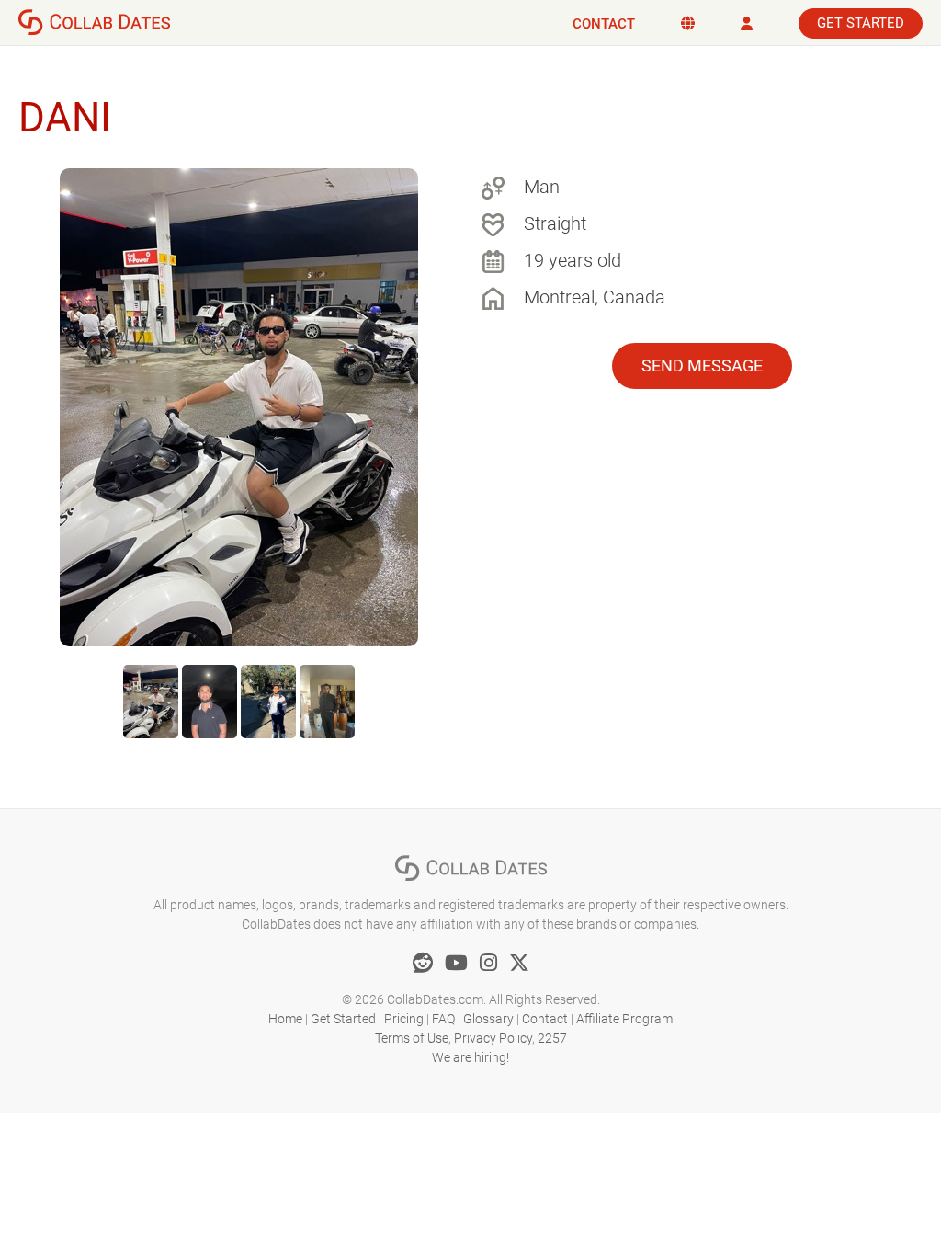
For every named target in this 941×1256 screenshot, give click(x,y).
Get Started (860, 23)
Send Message (702, 365)
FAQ (443, 1018)
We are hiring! (470, 1057)
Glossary (488, 1018)
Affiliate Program (624, 1018)
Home (285, 1018)
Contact (604, 24)
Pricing (404, 1018)
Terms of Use (411, 1038)
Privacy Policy (493, 1038)
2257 (552, 1038)
